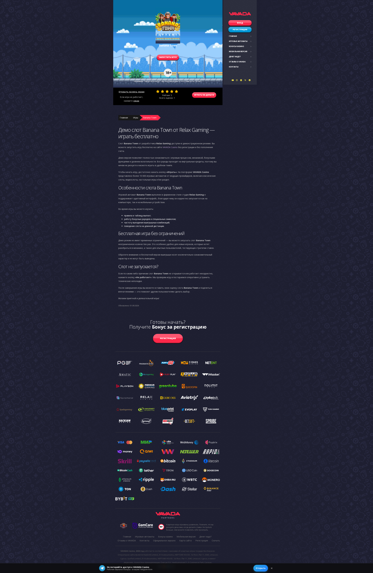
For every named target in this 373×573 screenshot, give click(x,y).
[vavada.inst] (237, 80)
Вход (240, 22)
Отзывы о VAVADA (237, 61)
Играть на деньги (204, 95)
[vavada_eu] (245, 80)
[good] (171, 91)
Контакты (234, 67)
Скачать (216, 540)
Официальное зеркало (164, 540)
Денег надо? (235, 56)
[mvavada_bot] (250, 80)
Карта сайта (185, 540)
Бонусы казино (236, 46)
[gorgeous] (176, 91)
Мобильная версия (238, 51)
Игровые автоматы (238, 41)
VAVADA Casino (170, 147)
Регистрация (240, 29)
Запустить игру (168, 57)
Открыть (261, 568)
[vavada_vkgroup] (241, 80)
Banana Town (149, 117)
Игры (135, 117)
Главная (233, 36)
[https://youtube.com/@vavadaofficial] (233, 80)
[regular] (167, 91)
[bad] (157, 91)
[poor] (162, 91)
